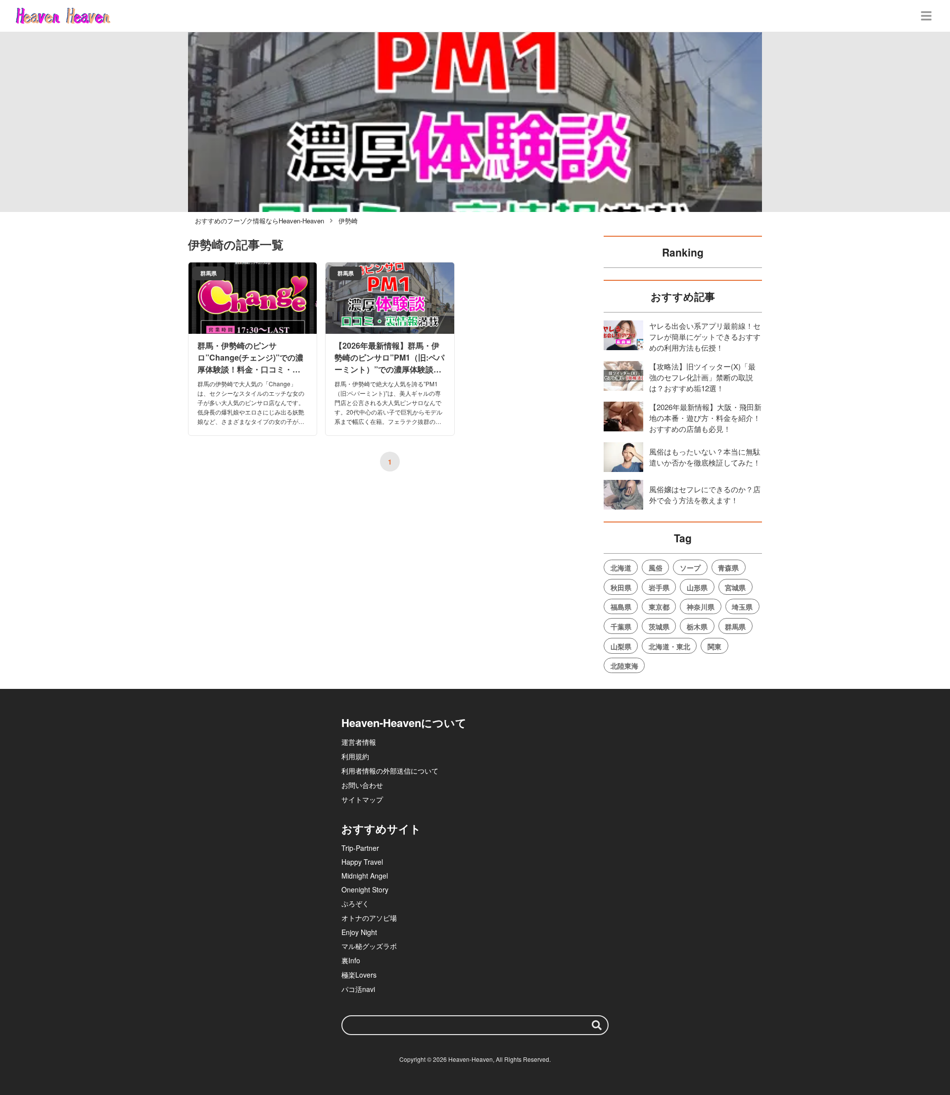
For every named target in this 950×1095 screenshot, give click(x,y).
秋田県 (621, 587)
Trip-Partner (360, 848)
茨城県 (659, 626)
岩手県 (659, 587)
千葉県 (621, 626)
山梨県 (621, 646)
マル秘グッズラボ (369, 946)
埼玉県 (742, 607)
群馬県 (735, 626)
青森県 (728, 568)
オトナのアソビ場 (369, 918)
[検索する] (597, 1025)
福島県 (621, 607)
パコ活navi (358, 989)
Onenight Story (364, 889)
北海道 (621, 568)
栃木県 (697, 626)
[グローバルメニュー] (926, 16)
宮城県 (735, 587)
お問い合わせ (362, 785)
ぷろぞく (355, 903)
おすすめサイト (381, 828)
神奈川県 (700, 607)
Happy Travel (362, 862)
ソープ (690, 568)
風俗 (656, 568)
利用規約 (355, 756)
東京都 (659, 607)
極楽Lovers (359, 975)
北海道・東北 (669, 646)
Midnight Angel (364, 876)
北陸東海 (624, 666)
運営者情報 (358, 742)
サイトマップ (362, 799)
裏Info (350, 960)
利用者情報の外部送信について (389, 771)
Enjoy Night (359, 932)
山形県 (697, 587)
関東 (714, 646)
